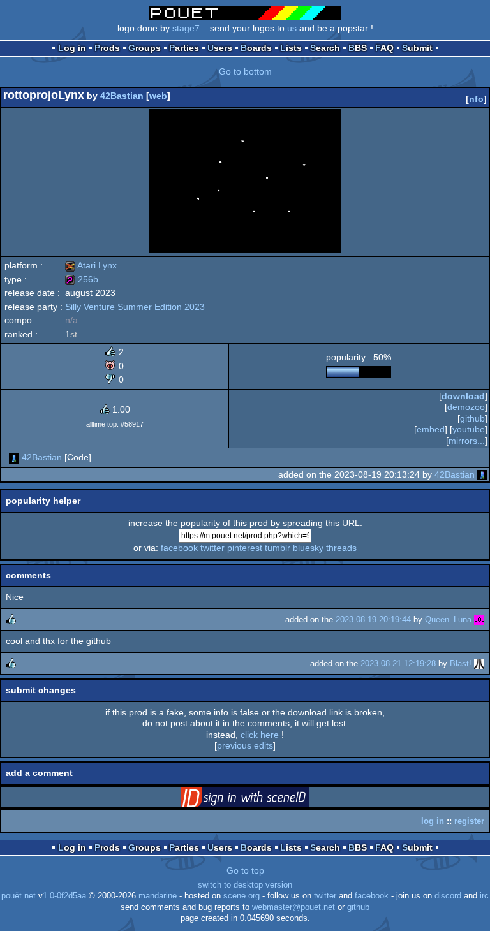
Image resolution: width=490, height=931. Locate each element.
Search (325, 48)
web (158, 96)
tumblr (277, 548)
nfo (476, 99)
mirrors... (467, 441)
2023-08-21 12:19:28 (398, 663)
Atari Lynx (91, 265)
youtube (468, 429)
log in (432, 821)
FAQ (384, 48)
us (292, 28)
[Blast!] (479, 663)
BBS (357, 48)
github (472, 418)
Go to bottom (245, 71)
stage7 (186, 28)
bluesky (308, 548)
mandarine (157, 895)
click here (260, 734)
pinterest (244, 548)
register (469, 821)
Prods (107, 48)
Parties (184, 48)
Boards (256, 48)
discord (447, 895)
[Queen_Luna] (479, 619)
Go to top (245, 870)
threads (341, 548)
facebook (179, 548)
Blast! (460, 663)
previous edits (245, 745)
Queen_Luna (448, 619)
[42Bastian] (14, 457)
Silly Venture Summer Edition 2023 (135, 307)
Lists (291, 48)
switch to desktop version (245, 885)
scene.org (241, 895)
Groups (144, 48)
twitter (212, 548)
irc (484, 895)
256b (81, 279)
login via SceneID (265, 799)
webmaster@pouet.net (293, 907)
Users (219, 48)
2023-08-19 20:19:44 (373, 619)
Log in (72, 48)
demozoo (466, 407)
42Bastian (122, 96)
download (463, 396)
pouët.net (18, 895)
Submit (417, 48)
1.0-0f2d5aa (64, 895)
